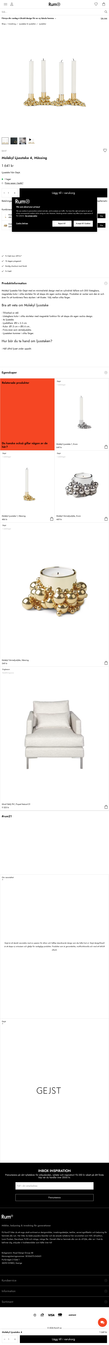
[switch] (54, 283)
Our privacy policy (31, 216)
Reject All (62, 223)
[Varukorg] (103, 4)
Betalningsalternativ (11, 201)
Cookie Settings (22, 223)
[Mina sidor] (11, 4)
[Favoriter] (96, 4)
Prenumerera (54, 1197)
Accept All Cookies (83, 223)
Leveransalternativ (99, 201)
